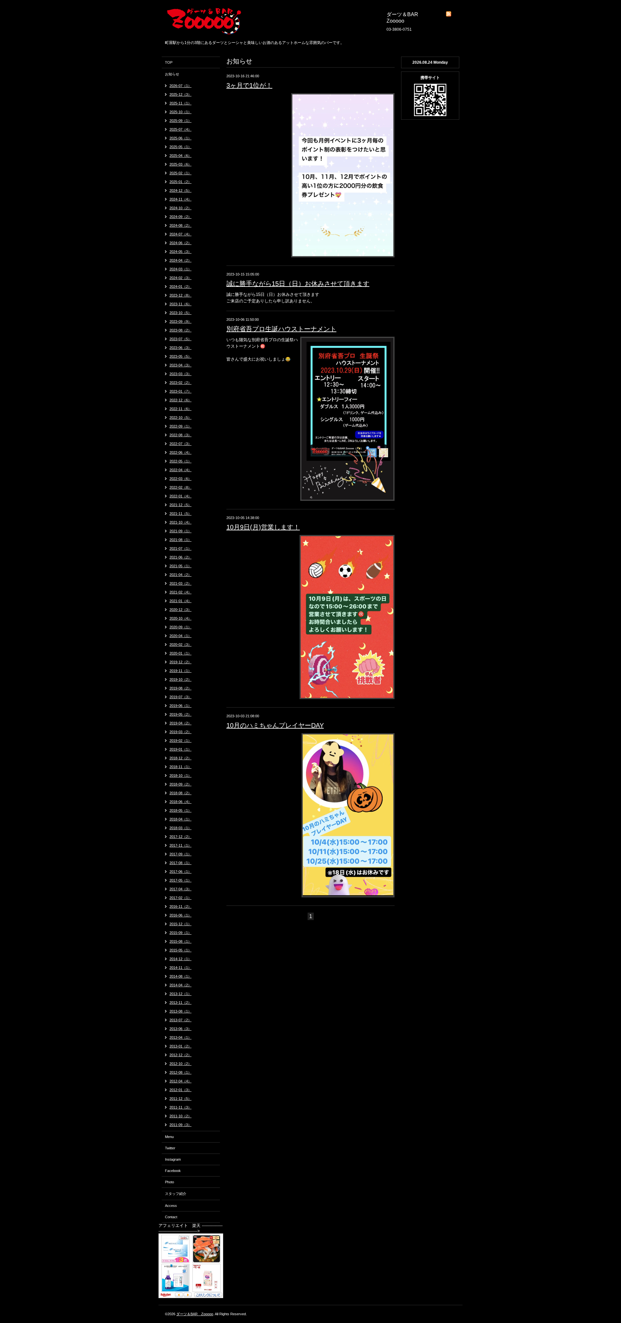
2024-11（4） (180, 199)
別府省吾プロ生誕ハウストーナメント (281, 328)
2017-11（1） (180, 845)
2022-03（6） (180, 479)
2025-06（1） (180, 138)
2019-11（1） (180, 671)
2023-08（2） (180, 330)
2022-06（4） (180, 452)
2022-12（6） (180, 400)
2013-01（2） (180, 1046)
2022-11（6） (180, 409)
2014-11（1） (180, 968)
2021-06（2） (180, 557)
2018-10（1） (180, 775)
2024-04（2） (180, 260)
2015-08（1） (180, 941)
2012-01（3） (180, 1090)
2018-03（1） (180, 828)
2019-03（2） (180, 732)
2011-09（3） (180, 1125)
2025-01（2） (180, 182)
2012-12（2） (180, 1055)
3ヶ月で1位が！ (249, 85)
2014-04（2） (180, 985)
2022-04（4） (180, 470)
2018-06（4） (180, 802)
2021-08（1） (180, 540)
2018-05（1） (180, 810)
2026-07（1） (180, 86)
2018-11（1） (180, 767)
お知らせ (172, 74)
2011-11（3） (180, 1107)
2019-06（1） (180, 706)
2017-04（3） (180, 889)
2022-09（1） (180, 426)
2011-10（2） (180, 1116)
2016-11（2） (180, 906)
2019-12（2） (180, 662)
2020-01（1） (180, 653)
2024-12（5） (180, 190)
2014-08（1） (180, 976)
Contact (171, 1217)
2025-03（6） (180, 164)
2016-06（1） (180, 915)
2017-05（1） (180, 880)
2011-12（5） (180, 1099)
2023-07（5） (180, 339)
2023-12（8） (180, 295)
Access (171, 1206)
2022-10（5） (180, 417)
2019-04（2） (180, 723)
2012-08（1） (180, 1072)
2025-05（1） (180, 147)
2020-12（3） (180, 610)
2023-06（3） (180, 348)
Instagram (173, 1159)
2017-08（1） (180, 863)
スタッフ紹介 (175, 1194)
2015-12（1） (180, 924)
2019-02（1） (180, 741)
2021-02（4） (180, 592)
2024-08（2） (180, 225)
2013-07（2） (180, 1020)
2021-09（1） (180, 531)
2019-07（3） (180, 697)
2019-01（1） (180, 749)
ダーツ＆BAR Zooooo (194, 1314)
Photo (169, 1182)
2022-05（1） (180, 461)
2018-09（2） (180, 784)
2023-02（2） (180, 383)
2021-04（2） (180, 575)
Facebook (173, 1171)
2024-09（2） (180, 217)
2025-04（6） (180, 155)
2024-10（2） (180, 208)
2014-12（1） (180, 959)
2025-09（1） (180, 121)
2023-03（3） (180, 374)
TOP (168, 62)
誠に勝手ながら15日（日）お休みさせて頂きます (297, 283)
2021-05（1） (180, 566)
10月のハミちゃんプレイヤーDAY (275, 725)
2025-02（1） (180, 173)
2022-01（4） (180, 496)
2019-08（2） (180, 688)
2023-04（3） (180, 365)
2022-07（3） (180, 444)
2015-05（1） (180, 950)
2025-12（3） (180, 94)
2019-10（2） (180, 679)
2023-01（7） (180, 391)
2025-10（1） (180, 112)
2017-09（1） (180, 854)
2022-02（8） (180, 487)
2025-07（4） (180, 129)
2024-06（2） (180, 243)
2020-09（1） (180, 627)
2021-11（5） (180, 513)
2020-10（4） (180, 618)
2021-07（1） (180, 548)
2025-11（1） (180, 103)
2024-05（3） (180, 252)
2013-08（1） (180, 1011)
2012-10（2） (180, 1064)
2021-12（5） (180, 505)
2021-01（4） (180, 601)
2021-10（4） (180, 522)
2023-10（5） (180, 313)
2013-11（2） (180, 1002)
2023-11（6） (180, 304)
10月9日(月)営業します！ (263, 527)
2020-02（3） (180, 644)
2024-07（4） (180, 234)
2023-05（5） (180, 356)
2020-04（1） (180, 636)
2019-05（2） (180, 714)
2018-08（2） (180, 793)
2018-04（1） (180, 819)
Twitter (170, 1148)
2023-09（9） (180, 321)
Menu (169, 1137)
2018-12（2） (180, 758)
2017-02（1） (180, 898)
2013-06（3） (180, 1029)
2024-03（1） (180, 269)
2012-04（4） (180, 1081)
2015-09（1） (180, 933)
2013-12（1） (180, 994)
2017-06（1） (180, 871)
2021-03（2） (180, 583)
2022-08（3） (180, 435)
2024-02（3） (180, 278)
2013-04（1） (180, 1037)
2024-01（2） (180, 286)
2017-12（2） (180, 837)
